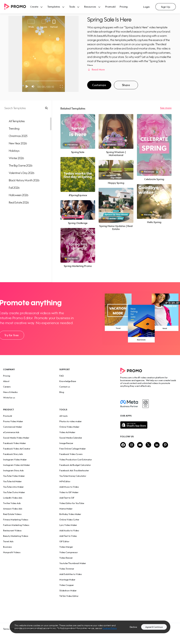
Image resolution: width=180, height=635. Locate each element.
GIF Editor (64, 541)
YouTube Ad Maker (12, 481)
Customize (99, 85)
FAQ (61, 375)
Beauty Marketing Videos (15, 536)
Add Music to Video (69, 487)
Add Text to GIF (67, 497)
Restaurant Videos (12, 530)
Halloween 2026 (18, 195)
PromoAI (110, 6)
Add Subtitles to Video (70, 574)
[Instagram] (145, 403)
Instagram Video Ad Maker (16, 465)
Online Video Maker (69, 427)
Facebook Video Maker (14, 443)
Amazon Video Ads (12, 508)
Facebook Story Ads (13, 454)
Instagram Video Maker (15, 459)
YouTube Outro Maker (14, 492)
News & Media (10, 392)
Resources (90, 6)
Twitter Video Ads (12, 503)
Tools (72, 6)
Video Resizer (66, 557)
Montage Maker (67, 579)
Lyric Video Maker (68, 525)
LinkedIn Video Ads (12, 497)
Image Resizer (66, 443)
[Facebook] (129, 403)
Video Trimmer (66, 568)
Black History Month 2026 (24, 180)
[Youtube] (140, 445)
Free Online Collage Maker (72, 448)
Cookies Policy (110, 628)
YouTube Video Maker (14, 476)
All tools (63, 416)
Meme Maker (65, 508)
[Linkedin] (157, 445)
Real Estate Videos (12, 514)
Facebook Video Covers (71, 454)
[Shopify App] (148, 425)
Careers (7, 386)
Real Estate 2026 (19, 202)
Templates (53, 6)
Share (126, 85)
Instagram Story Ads (13, 470)
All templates (17, 121)
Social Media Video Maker (16, 437)
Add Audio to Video (69, 530)
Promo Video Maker (13, 421)
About (6, 381)
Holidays (14, 150)
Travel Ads (8, 541)
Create (34, 6)
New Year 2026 (18, 143)
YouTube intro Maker (13, 487)
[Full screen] (61, 86)
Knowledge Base (67, 381)
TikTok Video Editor (69, 596)
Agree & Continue (154, 627)
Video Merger (66, 547)
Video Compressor (68, 552)
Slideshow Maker (68, 590)
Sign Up (165, 6)
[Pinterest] (165, 445)
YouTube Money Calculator (72, 476)
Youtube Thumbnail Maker (72, 563)
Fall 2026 (14, 187)
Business (7, 547)
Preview (77, 127)
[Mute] (34, 86)
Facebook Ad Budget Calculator (75, 465)
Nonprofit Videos (11, 552)
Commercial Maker (12, 427)
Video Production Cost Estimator (75, 459)
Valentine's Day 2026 (21, 173)
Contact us (64, 386)
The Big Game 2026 (20, 165)
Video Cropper (66, 585)
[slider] (26, 81)
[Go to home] (17, 7)
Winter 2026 (16, 158)
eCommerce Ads (11, 432)
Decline (133, 627)
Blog (61, 392)
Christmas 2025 (18, 136)
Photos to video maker (70, 421)
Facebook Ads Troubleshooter (74, 470)
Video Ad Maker (67, 432)
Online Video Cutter (69, 519)
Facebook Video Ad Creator (16, 448)
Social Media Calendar (70, 437)
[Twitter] (148, 445)
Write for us (9, 397)
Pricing (124, 6)
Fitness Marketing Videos (15, 519)
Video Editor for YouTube (71, 503)
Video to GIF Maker (68, 492)
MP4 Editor (64, 481)
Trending (14, 128)
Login (146, 6)
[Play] (27, 86)
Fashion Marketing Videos (16, 525)
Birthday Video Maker (70, 514)
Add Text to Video (68, 536)
